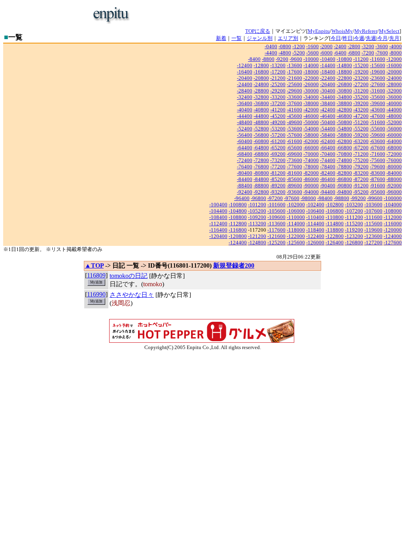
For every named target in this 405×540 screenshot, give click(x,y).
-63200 (361, 141)
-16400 (244, 72)
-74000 (311, 160)
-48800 (261, 122)
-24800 (261, 84)
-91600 (377, 186)
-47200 (361, 116)
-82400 (327, 173)
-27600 (377, 84)
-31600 (377, 91)
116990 (96, 294)
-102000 (296, 205)
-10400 (327, 59)
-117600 (276, 230)
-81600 (294, 173)
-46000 (311, 116)
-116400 (218, 230)
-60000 (394, 135)
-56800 (261, 135)
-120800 (238, 236)
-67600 (377, 148)
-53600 (294, 129)
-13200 (278, 65)
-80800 (261, 173)
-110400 (315, 217)
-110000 (296, 217)
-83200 (361, 173)
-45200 (278, 116)
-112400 (218, 224)
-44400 (244, 116)
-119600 (373, 230)
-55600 (377, 129)
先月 (394, 38)
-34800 (344, 97)
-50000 (311, 122)
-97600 (291, 198)
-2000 (326, 46)
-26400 (327, 84)
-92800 (261, 192)
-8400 (254, 59)
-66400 (327, 148)
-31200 (361, 91)
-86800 (344, 179)
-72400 (244, 160)
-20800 (261, 78)
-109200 (257, 217)
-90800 (344, 186)
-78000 (311, 167)
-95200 (361, 192)
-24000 (394, 78)
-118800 (335, 230)
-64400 (244, 148)
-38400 (327, 103)
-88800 (261, 186)
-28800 (261, 91)
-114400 (315, 224)
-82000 (311, 173)
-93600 (294, 192)
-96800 (258, 198)
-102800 (335, 205)
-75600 (377, 160)
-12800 (261, 65)
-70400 (327, 154)
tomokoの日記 (129, 275)
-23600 (377, 78)
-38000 (311, 103)
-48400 (244, 122)
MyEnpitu (319, 31)
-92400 (244, 192)
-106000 (296, 211)
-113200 (257, 224)
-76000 (394, 160)
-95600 (377, 192)
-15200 (361, 65)
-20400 (244, 78)
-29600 (294, 91)
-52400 (244, 129)
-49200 (278, 122)
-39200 (361, 103)
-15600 (377, 65)
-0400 (271, 46)
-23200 (361, 78)
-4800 (284, 53)
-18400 (327, 72)
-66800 (344, 148)
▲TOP (94, 265)
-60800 (261, 141)
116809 (96, 275)
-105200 (257, 211)
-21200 (278, 78)
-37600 (294, 103)
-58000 (311, 135)
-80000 (394, 167)
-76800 (261, 167)
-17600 (294, 72)
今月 (382, 38)
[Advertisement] (228, 15)
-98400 (325, 198)
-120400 (218, 236)
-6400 (340, 53)
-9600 (296, 59)
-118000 (296, 230)
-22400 (327, 78)
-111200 (354, 217)
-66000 (311, 148)
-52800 (261, 129)
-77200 (278, 167)
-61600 (294, 141)
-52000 (394, 122)
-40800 (261, 110)
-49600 (294, 122)
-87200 (361, 179)
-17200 (278, 72)
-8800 (268, 59)
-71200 (361, 154)
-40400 (244, 110)
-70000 (311, 154)
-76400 (244, 167)
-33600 (294, 97)
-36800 (261, 103)
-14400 (327, 65)
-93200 (278, 192)
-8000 (395, 53)
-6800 (354, 53)
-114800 (335, 224)
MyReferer (365, 31)
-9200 (282, 59)
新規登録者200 (233, 265)
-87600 (377, 179)
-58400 (327, 135)
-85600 (294, 179)
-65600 (294, 148)
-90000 (311, 186)
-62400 (327, 141)
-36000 (394, 97)
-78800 (344, 167)
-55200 (361, 129)
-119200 (354, 230)
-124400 (238, 242)
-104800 (238, 211)
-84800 (261, 179)
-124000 (393, 236)
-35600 (377, 97)
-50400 (327, 122)
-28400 (244, 91)
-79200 (361, 167)
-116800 (238, 230)
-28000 (394, 84)
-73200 (278, 160)
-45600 (294, 116)
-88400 (244, 186)
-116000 (393, 224)
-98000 (308, 198)
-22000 (311, 78)
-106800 (335, 211)
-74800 (344, 160)
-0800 (284, 46)
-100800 (238, 205)
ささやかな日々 (132, 294)
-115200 (354, 224)
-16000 (394, 65)
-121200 (257, 236)
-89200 (278, 186)
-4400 (271, 53)
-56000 (394, 129)
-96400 (242, 198)
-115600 (373, 224)
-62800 (344, 141)
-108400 (218, 217)
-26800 (344, 84)
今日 (336, 38)
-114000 (296, 224)
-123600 (373, 236)
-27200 (361, 84)
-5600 (312, 53)
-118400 (315, 230)
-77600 (294, 167)
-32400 (244, 97)
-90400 (327, 186)
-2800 (354, 46)
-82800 (344, 173)
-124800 (257, 242)
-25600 (294, 84)
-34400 (327, 97)
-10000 (311, 59)
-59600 (377, 135)
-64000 (394, 141)
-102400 (315, 205)
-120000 (393, 230)
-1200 (298, 46)
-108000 (393, 211)
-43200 (361, 110)
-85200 (278, 179)
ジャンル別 (260, 38)
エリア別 (288, 38)
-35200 (361, 97)
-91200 (361, 186)
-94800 (344, 192)
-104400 (218, 211)
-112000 (393, 217)
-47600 (377, 116)
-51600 (377, 122)
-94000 (311, 192)
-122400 (315, 236)
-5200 (298, 53)
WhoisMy (342, 31)
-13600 (294, 65)
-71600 (377, 154)
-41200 (278, 110)
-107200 (354, 211)
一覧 (236, 38)
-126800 (354, 242)
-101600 (276, 205)
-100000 (393, 198)
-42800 (344, 110)
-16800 (261, 72)
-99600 (374, 198)
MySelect (389, 31)
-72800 (261, 160)
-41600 (294, 110)
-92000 (394, 186)
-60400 (244, 141)
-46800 (344, 116)
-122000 (296, 236)
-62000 (311, 141)
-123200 (354, 236)
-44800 (261, 116)
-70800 (344, 154)
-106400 (315, 211)
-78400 (327, 167)
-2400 (340, 46)
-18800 (344, 72)
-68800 (261, 154)
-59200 (361, 135)
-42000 (311, 110)
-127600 (393, 242)
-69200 (278, 154)
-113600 (276, 224)
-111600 (373, 217)
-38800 (344, 103)
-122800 (335, 236)
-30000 (311, 91)
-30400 (327, 91)
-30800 (344, 91)
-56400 (244, 135)
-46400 (327, 116)
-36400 (244, 103)
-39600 (377, 103)
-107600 (373, 211)
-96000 (394, 192)
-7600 (381, 53)
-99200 (358, 198)
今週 (359, 38)
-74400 (327, 160)
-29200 (278, 91)
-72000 (394, 154)
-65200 (278, 148)
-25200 (278, 84)
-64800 (261, 148)
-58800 (344, 135)
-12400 (244, 65)
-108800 (238, 217)
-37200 (278, 103)
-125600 (296, 242)
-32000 (394, 91)
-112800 (238, 224)
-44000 (394, 110)
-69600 (294, 154)
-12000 (394, 59)
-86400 (327, 179)
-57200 (278, 135)
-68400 (244, 154)
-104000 (393, 205)
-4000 (395, 46)
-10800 (344, 59)
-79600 (377, 167)
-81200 (278, 173)
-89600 (294, 186)
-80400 (244, 173)
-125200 (276, 242)
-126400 (335, 242)
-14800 (344, 65)
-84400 (244, 179)
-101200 (257, 205)
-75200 (361, 160)
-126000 (315, 242)
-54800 (344, 129)
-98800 (341, 198)
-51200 (361, 122)
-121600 (276, 236)
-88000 (394, 179)
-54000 (311, 129)
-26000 (311, 84)
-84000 (394, 173)
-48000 (394, 116)
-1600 (312, 46)
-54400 (327, 129)
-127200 (373, 242)
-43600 (377, 110)
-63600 (377, 141)
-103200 (354, 205)
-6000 (326, 53)
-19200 (361, 72)
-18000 (311, 72)
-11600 (377, 59)
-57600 (294, 135)
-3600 (381, 46)
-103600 (373, 205)
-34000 (311, 97)
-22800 (344, 78)
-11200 (361, 59)
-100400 (218, 205)
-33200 (278, 97)
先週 (371, 38)
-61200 (278, 141)
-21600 (294, 78)
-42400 (327, 110)
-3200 (367, 46)
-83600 (377, 173)
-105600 (276, 211)
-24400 (244, 84)
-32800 (261, 97)
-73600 (294, 160)
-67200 (361, 148)
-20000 (394, 72)
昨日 (348, 38)
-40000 (394, 103)
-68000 (394, 148)
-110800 (335, 217)
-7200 (367, 53)
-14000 (311, 65)
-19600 (377, 72)
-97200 (275, 198)
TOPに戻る (257, 31)
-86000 (311, 179)
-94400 (327, 192)
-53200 (278, 129)
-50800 (344, 122)
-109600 (276, 217)
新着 (221, 38)
